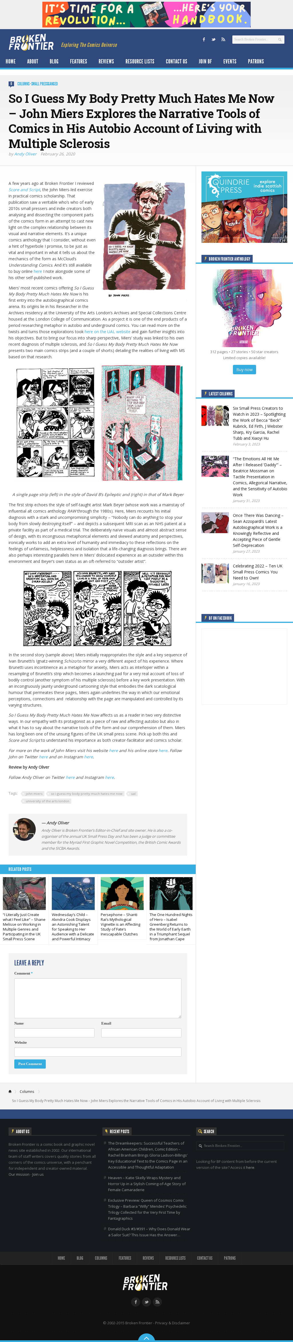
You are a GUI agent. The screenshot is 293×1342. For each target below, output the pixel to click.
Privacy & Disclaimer (172, 1322)
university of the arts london (47, 801)
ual (133, 793)
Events (230, 61)
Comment (23, 973)
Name (19, 1023)
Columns (23, 84)
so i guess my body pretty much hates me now (86, 793)
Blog (54, 61)
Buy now (244, 369)
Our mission (19, 1174)
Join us (38, 1174)
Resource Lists (140, 61)
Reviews (106, 61)
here (38, 271)
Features (78, 61)
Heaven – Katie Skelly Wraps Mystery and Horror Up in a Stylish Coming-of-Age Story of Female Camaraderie (147, 1183)
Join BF (205, 61)
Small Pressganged (44, 84)
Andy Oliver (25, 154)
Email (106, 1023)
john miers (34, 793)
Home (11, 61)
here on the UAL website (107, 331)
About (32, 61)
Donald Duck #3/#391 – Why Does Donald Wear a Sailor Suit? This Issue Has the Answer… (149, 1231)
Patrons (256, 61)
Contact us (176, 61)
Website (20, 1042)
